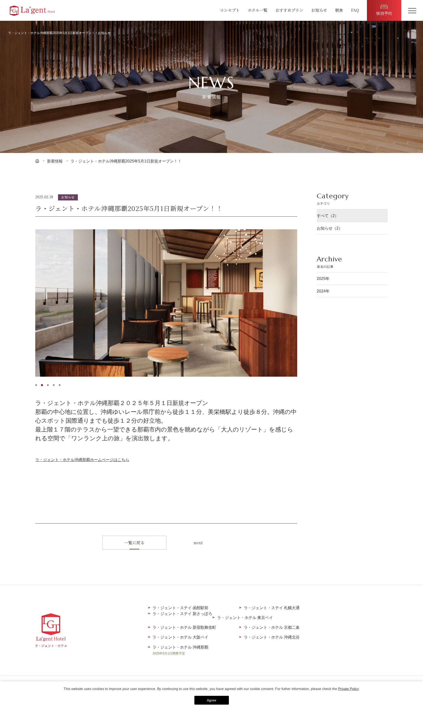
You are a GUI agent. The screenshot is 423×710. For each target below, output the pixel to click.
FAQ (355, 10)
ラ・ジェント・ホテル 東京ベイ (245, 617)
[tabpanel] (166, 303)
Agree (211, 700)
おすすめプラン (289, 10)
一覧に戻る (134, 543)
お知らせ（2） (329, 228)
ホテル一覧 (258, 10)
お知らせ (319, 10)
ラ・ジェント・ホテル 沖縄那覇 (180, 650)
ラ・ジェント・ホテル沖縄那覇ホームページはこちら (82, 459)
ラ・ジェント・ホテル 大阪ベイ (180, 637)
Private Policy (348, 689)
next (198, 543)
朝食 (339, 10)
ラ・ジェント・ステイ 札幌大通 (272, 607)
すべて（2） (328, 215)
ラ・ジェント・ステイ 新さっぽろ (182, 613)
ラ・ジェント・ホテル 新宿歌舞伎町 (184, 627)
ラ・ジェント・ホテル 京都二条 (271, 627)
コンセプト (230, 10)
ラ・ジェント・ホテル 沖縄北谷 (272, 637)
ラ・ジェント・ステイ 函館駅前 (180, 607)
